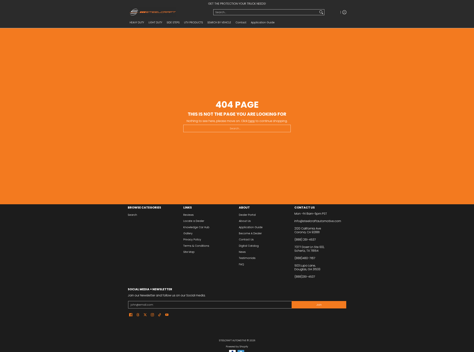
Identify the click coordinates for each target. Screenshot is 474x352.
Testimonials (247, 258)
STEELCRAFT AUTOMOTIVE (232, 340)
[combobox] (265, 12)
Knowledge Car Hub (196, 227)
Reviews (188, 215)
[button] (130, 315)
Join (319, 305)
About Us (245, 221)
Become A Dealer (250, 233)
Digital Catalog (249, 246)
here (251, 121)
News (242, 252)
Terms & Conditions (196, 246)
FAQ (241, 264)
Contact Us (246, 239)
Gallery (188, 233)
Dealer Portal (247, 215)
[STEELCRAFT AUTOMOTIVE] (169, 12)
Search (132, 215)
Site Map (189, 252)
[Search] (321, 12)
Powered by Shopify (237, 346)
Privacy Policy (192, 239)
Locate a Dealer (193, 221)
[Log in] (344, 12)
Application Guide (251, 227)
